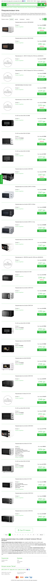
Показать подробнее (19, 26)
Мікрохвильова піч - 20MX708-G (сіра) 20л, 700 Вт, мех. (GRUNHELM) (29, 257)
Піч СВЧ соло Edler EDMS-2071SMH (22, 408)
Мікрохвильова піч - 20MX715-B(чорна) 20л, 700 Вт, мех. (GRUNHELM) (29, 70)
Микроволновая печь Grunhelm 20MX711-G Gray (25, 221)
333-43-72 (18, 1)
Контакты (18, 562)
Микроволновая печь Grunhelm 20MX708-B (24, 169)
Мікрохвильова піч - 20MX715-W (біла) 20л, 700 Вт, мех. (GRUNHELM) (29, 55)
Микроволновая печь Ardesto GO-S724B (23, 271)
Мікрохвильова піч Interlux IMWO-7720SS (23, 99)
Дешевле (11, 19)
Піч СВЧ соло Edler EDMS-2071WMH (22, 133)
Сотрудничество (19, 561)
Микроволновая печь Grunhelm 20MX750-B (24, 305)
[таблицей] (43, 19)
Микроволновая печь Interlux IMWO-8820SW (24, 22)
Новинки (28, 19)
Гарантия (3, 561)
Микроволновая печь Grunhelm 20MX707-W (24, 239)
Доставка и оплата (5, 560)
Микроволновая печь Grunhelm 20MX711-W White (25, 186)
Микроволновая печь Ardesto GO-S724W (23, 479)
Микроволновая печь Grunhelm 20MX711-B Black (25, 204)
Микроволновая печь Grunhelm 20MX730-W (24, 493)
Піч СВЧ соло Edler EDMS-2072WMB (22, 323)
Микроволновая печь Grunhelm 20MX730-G (24, 510)
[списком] (45, 19)
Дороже (16, 19)
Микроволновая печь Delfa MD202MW (23, 358)
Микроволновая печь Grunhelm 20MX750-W (24, 287)
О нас (18, 560)
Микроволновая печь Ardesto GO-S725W (23, 443)
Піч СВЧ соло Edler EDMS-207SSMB (22, 461)
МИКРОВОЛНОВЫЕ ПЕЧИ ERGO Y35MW (23, 85)
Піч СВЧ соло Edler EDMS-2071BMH (22, 151)
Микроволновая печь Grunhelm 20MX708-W (24, 425)
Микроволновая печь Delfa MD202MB (23, 341)
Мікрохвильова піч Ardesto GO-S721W (23, 393)
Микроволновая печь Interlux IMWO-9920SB (24, 38)
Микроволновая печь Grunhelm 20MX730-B (24, 376)
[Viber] (23, 1)
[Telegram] (29, 569)
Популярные (22, 19)
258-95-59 (5, 1)
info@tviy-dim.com (20, 573)
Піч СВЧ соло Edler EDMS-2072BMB (22, 115)
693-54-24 (11, 1)
